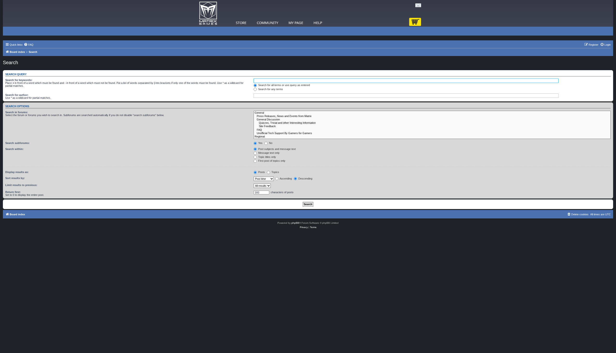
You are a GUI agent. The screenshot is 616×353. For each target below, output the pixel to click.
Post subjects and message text (276, 149)
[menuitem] (28, 45)
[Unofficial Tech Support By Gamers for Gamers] (432, 133)
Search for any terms (270, 89)
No (270, 143)
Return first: (13, 192)
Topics (275, 172)
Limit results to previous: (21, 185)
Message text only (268, 152)
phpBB (295, 223)
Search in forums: (16, 112)
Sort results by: (15, 178)
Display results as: (17, 172)
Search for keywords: (18, 80)
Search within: (14, 149)
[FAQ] (432, 130)
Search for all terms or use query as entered (283, 85)
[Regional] (432, 136)
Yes (260, 143)
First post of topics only (271, 160)
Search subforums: (17, 143)
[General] (432, 113)
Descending (305, 178)
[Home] (208, 13)
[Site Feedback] (432, 126)
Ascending (285, 178)
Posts (261, 172)
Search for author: (16, 94)
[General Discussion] (432, 119)
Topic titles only (266, 156)
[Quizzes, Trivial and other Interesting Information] (432, 123)
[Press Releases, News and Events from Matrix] (432, 116)
